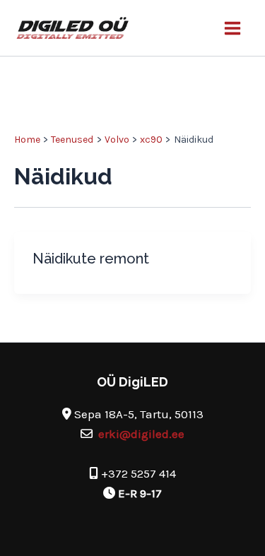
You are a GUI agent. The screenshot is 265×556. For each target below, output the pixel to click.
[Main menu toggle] (233, 28)
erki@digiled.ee (141, 434)
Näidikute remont (91, 258)
